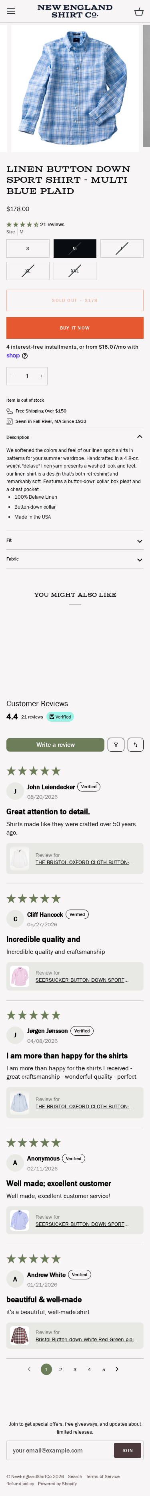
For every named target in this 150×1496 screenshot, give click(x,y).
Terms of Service (103, 1476)
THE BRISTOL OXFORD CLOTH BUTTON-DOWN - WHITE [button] (82, 862)
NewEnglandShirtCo (31, 1476)
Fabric (12, 559)
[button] (23, 224)
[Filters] (116, 745)
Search (75, 1476)
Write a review (55, 744)
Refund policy (20, 1483)
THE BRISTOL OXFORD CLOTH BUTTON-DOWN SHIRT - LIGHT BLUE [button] (82, 1106)
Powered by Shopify (57, 1483)
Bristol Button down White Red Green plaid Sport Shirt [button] (86, 1339)
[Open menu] (18, 11)
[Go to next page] (119, 1369)
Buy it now (75, 328)
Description (18, 437)
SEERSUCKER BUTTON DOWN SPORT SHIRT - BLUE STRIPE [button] (80, 1224)
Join (127, 1450)
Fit (9, 540)
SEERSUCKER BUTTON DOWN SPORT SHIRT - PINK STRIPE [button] (80, 979)
